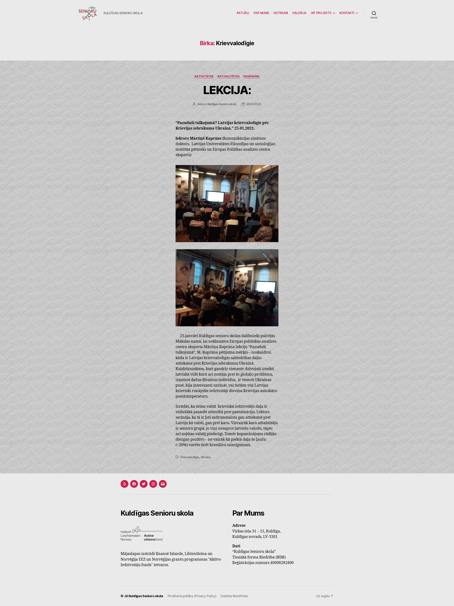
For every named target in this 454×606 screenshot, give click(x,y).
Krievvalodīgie (190, 457)
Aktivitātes (204, 76)
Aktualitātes (228, 76)
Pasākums (251, 76)
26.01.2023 (254, 104)
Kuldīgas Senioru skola (221, 104)
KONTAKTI (346, 13)
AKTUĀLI (242, 13)
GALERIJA (299, 13)
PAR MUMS (261, 13)
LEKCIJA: (227, 90)
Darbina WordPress (234, 596)
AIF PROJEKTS (321, 13)
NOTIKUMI (281, 13)
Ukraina (206, 457)
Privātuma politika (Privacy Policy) (191, 596)
